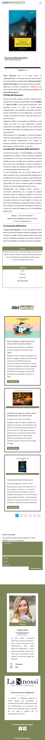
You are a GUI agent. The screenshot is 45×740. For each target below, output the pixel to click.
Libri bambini (25, 350)
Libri (26, 70)
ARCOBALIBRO (22, 281)
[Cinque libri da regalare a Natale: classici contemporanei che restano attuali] (22, 399)
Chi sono (22, 624)
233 (34, 515)
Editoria (22, 274)
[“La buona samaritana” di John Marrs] (22, 465)
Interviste (22, 277)
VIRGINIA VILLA (13, 347)
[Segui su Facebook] (20, 728)
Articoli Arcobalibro (13, 350)
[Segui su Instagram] (24, 728)
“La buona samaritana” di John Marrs (20, 480)
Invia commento (35, 568)
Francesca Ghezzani (15, 483)
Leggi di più (13, 381)
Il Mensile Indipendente (22, 738)
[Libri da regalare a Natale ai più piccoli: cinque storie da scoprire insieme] (22, 327)
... (30, 515)
